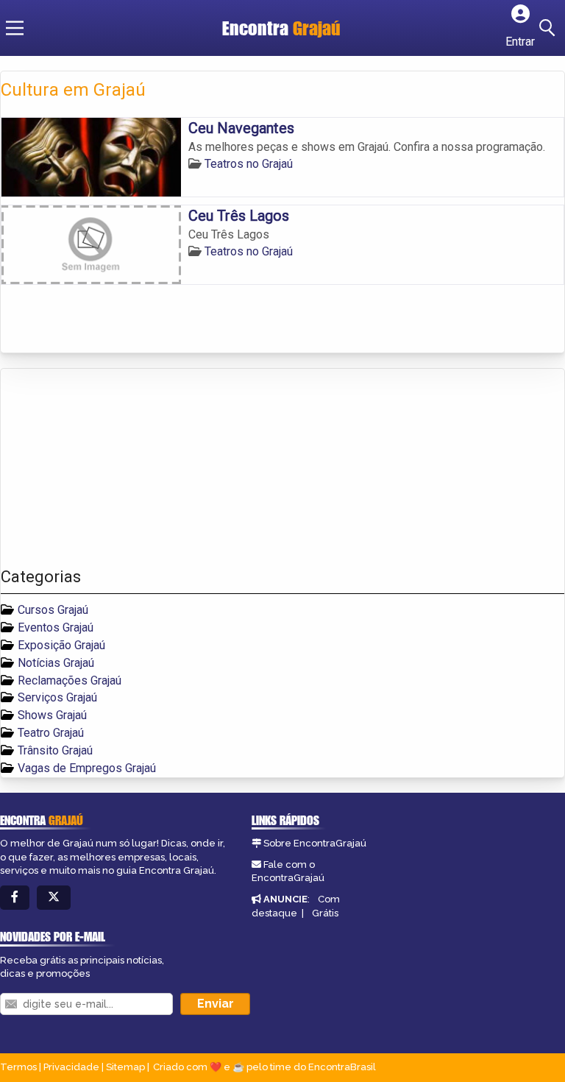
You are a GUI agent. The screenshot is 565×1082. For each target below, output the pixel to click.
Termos (18, 1066)
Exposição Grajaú (61, 645)
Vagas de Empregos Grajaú (87, 768)
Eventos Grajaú (55, 627)
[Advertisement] (111, 468)
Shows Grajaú (52, 715)
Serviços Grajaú (57, 697)
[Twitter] (54, 897)
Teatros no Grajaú (249, 164)
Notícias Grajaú (56, 663)
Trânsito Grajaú (55, 750)
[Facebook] (14, 897)
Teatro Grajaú (51, 733)
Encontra (281, 28)
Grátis (325, 913)
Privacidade (71, 1066)
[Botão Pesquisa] (550, 28)
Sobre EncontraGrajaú (314, 843)
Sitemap (125, 1066)
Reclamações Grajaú (69, 680)
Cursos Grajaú (53, 610)
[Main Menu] (14, 28)
